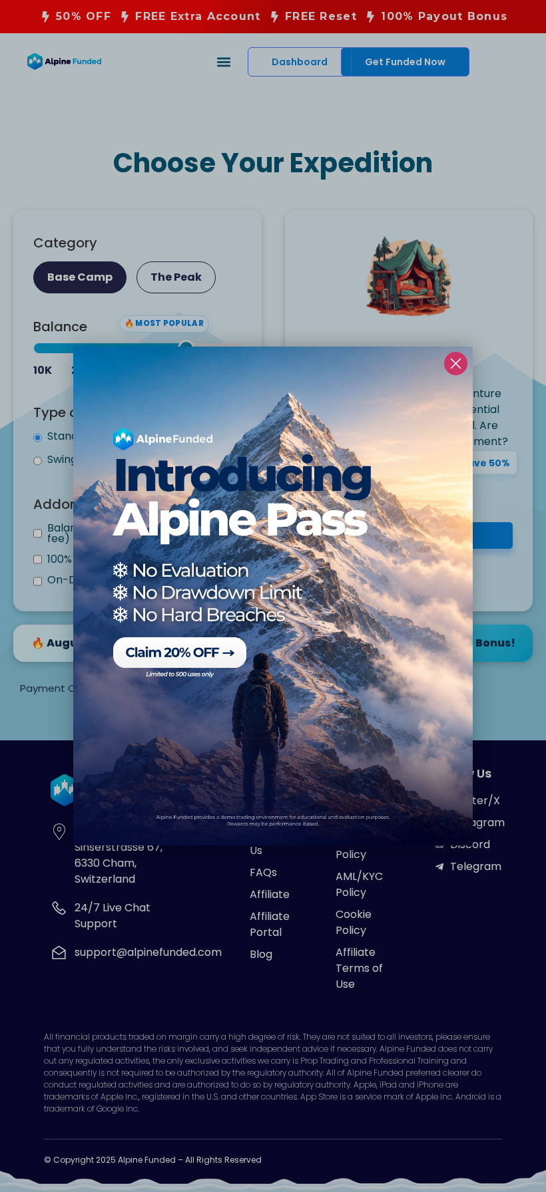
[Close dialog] (455, 363)
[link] (273, 596)
